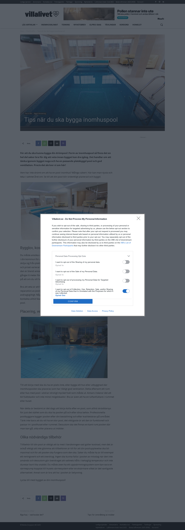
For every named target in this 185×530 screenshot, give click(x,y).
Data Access (92, 311)
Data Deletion (77, 311)
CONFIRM (73, 301)
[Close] (139, 219)
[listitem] (92, 256)
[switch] (126, 262)
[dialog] (92, 265)
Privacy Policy (108, 311)
